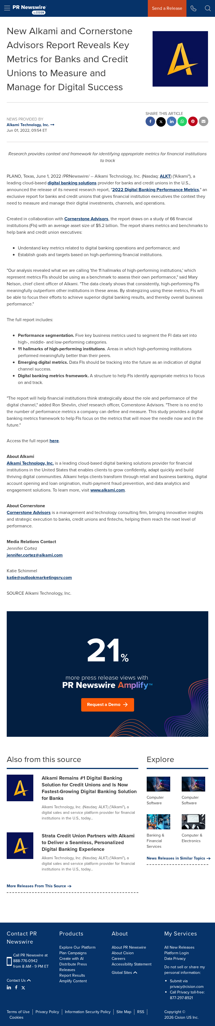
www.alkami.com (107, 490)
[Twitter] (23, 987)
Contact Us (17, 980)
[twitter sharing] (161, 122)
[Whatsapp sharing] (182, 122)
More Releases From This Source (36, 886)
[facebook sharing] (150, 122)
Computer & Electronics (192, 838)
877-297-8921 (181, 998)
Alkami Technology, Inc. (30, 463)
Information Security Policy (88, 1012)
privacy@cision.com (187, 987)
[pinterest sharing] (193, 122)
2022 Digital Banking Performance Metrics (155, 189)
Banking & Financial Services (155, 840)
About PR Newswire (129, 947)
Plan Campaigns (73, 953)
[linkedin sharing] (171, 122)
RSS (140, 1012)
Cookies (17, 1017)
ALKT (165, 176)
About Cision (123, 953)
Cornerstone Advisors (86, 219)
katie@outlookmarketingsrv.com (39, 577)
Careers (118, 959)
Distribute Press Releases (73, 967)
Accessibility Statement (131, 964)
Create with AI (71, 959)
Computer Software (155, 800)
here (54, 440)
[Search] (208, 8)
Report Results (72, 975)
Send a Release (167, 8)
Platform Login (176, 953)
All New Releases (179, 947)
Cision (180, 1017)
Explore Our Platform (77, 947)
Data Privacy (175, 959)
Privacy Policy (47, 1012)
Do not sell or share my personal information (184, 970)
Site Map (123, 1012)
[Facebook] (16, 987)
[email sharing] (203, 122)
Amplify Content (73, 981)
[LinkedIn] (10, 987)
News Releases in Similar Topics (176, 858)
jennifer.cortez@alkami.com (35, 555)
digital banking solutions (72, 183)
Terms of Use (18, 1012)
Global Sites (122, 973)
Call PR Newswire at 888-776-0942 (30, 958)
